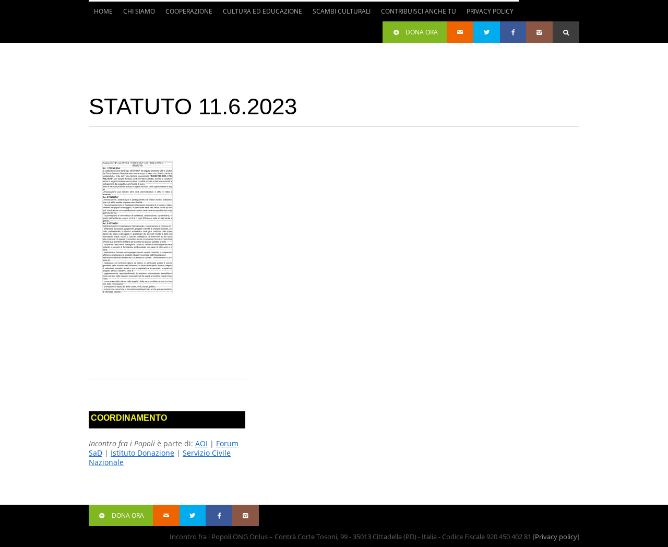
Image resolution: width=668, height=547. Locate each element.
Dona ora (421, 32)
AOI (201, 443)
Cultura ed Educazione (260, 14)
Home (103, 11)
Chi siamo (136, 14)
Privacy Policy (490, 11)
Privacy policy (556, 536)
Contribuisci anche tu (416, 14)
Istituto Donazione (142, 453)
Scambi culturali (339, 14)
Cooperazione (186, 14)
